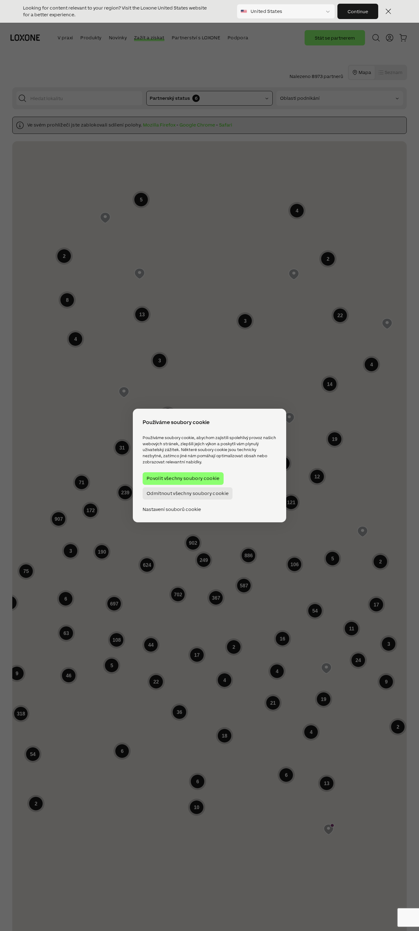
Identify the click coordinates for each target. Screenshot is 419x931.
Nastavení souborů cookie (172, 509)
